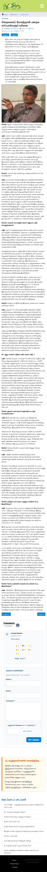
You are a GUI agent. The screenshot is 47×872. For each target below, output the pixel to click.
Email (8, 691)
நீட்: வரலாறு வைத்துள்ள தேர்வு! (14, 812)
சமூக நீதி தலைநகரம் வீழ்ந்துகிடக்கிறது (17, 841)
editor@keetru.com (12, 775)
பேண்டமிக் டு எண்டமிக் (12, 821)
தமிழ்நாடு (14, 35)
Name (9, 679)
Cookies (14, 867)
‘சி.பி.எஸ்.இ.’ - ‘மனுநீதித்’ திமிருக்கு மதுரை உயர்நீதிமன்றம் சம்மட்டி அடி (24, 806)
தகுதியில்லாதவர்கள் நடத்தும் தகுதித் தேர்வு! (19, 826)
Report (22, 658)
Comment (10, 701)
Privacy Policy (14, 864)
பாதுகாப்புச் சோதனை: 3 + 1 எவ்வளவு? (22, 725)
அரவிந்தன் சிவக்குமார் (11, 28)
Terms (14, 860)
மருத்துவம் (5, 35)
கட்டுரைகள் (30, 28)
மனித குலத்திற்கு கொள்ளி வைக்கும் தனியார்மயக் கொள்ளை (21, 851)
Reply (17, 658)
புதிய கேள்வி (27, 731)
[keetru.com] (12, 6)
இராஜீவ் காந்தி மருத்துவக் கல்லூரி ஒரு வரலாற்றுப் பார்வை (24, 831)
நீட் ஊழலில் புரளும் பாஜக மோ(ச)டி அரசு (17, 845)
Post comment (33, 739)
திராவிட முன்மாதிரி (10, 836)
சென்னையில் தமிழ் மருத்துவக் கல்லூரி (17, 817)
